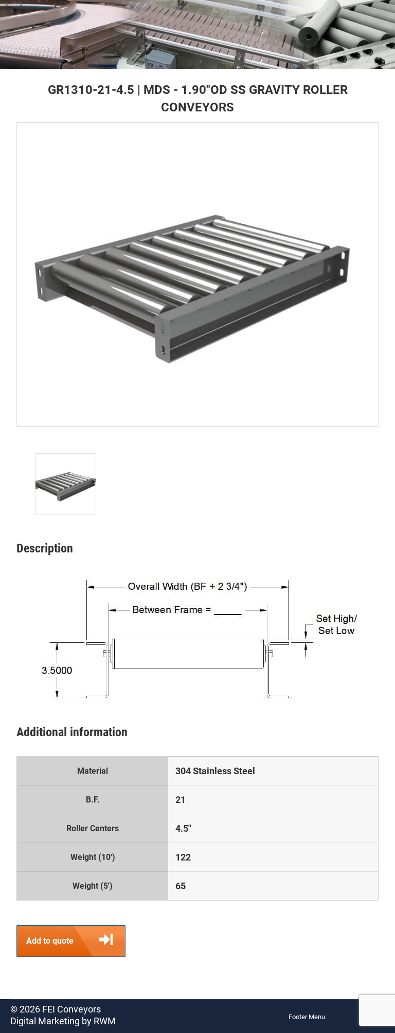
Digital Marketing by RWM (63, 1021)
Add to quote (50, 941)
